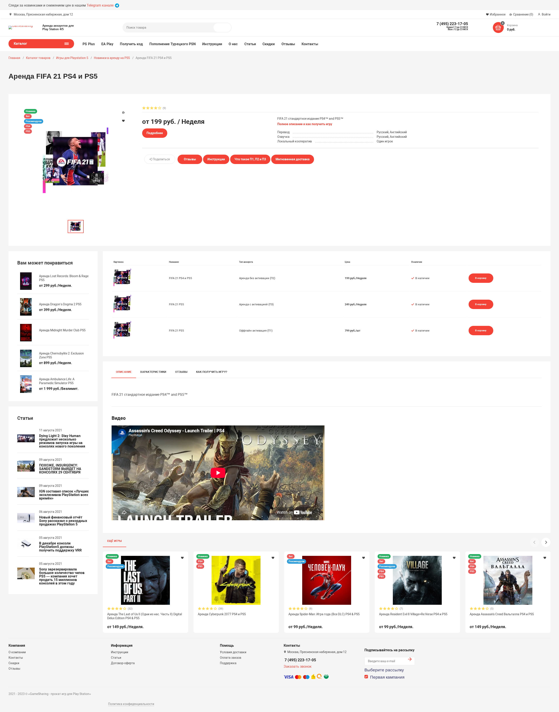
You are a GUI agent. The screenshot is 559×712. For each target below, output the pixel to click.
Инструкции (212, 44)
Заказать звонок (298, 666)
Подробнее (155, 133)
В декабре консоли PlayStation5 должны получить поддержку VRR (60, 547)
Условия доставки (233, 652)
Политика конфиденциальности (131, 704)
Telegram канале (100, 5)
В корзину (481, 278)
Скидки (268, 44)
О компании (17, 652)
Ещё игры (114, 541)
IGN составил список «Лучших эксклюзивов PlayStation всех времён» (64, 495)
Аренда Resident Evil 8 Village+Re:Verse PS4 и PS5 (413, 614)
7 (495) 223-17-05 (300, 660)
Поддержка (228, 663)
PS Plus (89, 44)
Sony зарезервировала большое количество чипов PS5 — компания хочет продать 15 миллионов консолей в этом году (62, 576)
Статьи (250, 44)
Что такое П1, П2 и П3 (250, 159)
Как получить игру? (211, 371)
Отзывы (288, 44)
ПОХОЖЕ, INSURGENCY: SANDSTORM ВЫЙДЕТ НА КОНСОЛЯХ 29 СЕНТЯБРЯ (60, 469)
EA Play (107, 44)
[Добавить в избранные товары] (182, 557)
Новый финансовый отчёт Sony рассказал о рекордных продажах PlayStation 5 (63, 521)
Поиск (224, 27)
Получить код (131, 44)
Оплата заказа (230, 657)
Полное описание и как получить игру (304, 124)
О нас (233, 44)
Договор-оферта (123, 663)
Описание (124, 371)
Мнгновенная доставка (293, 159)
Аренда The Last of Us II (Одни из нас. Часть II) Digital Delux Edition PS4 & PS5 (144, 616)
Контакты (310, 44)
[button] (545, 542)
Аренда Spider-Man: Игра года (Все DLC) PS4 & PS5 (324, 614)
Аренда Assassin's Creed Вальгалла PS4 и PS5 (502, 614)
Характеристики (153, 371)
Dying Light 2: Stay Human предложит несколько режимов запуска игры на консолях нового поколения (62, 441)
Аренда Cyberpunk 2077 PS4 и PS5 (222, 614)
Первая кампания (387, 677)
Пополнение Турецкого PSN (172, 44)
